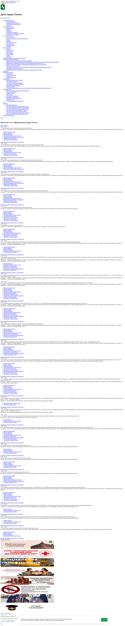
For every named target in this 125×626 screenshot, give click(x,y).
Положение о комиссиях (12, 97)
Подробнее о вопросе (6, 142)
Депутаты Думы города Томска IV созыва (16, 110)
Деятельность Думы (8, 27)
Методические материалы (12, 66)
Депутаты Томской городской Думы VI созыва (17, 112)
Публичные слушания (11, 32)
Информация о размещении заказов (15, 33)
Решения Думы (10, 99)
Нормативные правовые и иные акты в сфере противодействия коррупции (24, 63)
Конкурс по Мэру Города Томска (14, 80)
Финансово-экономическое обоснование (13, 137)
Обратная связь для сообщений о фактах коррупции (19, 60)
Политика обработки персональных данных (14, 58)
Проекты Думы (10, 50)
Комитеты (8, 29)
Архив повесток (5, 125)
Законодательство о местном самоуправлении (17, 90)
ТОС (4, 102)
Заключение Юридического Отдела (12, 135)
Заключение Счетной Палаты (10, 217)
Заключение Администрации (10, 139)
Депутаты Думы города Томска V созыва (16, 111)
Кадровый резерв (10, 45)
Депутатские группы (11, 42)
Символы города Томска (12, 34)
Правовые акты (7, 89)
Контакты (8, 25)
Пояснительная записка (9, 132)
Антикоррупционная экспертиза (14, 68)
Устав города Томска (11, 92)
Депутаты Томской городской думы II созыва (17, 107)
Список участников (11, 75)
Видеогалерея (9, 53)
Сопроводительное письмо (10, 138)
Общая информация (11, 77)
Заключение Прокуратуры (9, 216)
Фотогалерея (9, 51)
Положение (9, 76)
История (5, 103)
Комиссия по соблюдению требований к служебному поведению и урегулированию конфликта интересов (32, 62)
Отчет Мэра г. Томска (11, 81)
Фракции (8, 41)
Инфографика (9, 54)
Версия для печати (5, 539)
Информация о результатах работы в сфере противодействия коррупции (24, 69)
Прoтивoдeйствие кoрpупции (10, 59)
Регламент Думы (10, 93)
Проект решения (7, 133)
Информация (6, 79)
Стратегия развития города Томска (15, 101)
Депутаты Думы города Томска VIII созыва (17, 38)
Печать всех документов (17, 142)
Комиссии (8, 30)
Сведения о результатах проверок (14, 82)
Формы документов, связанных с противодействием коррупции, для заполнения (26, 64)
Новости (8, 49)
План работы (9, 73)
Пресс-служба (6, 47)
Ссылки (8, 55)
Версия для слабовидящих (9, 2)
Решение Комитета (8, 134)
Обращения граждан (8, 20)
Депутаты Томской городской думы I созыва (17, 106)
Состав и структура (8, 36)
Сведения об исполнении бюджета (15, 84)
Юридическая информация (13, 85)
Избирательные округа (9, 115)
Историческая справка (11, 105)
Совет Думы (9, 94)
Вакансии (8, 46)
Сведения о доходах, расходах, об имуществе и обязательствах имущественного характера (28, 67)
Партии (8, 40)
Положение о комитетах (12, 96)
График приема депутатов (12, 23)
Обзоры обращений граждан (13, 24)
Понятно (104, 619)
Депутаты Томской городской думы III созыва (17, 109)
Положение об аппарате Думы (13, 98)
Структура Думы (10, 37)
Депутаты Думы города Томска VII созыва (16, 114)
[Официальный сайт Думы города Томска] (3, 10)
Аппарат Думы (10, 43)
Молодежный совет (8, 72)
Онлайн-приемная (10, 21)
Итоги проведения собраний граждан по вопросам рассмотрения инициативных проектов (28, 88)
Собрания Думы (10, 28)
